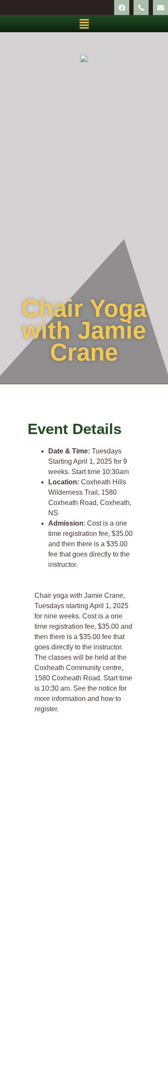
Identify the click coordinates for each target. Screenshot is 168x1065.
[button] (84, 23)
